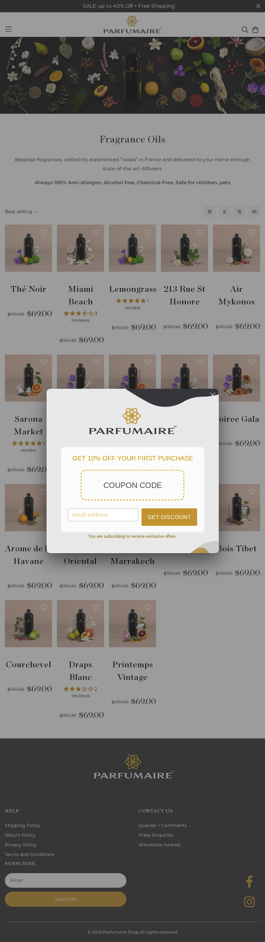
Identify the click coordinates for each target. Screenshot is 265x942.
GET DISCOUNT (169, 517)
